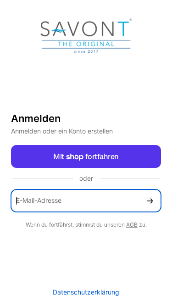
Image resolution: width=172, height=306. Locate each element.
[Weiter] (150, 201)
